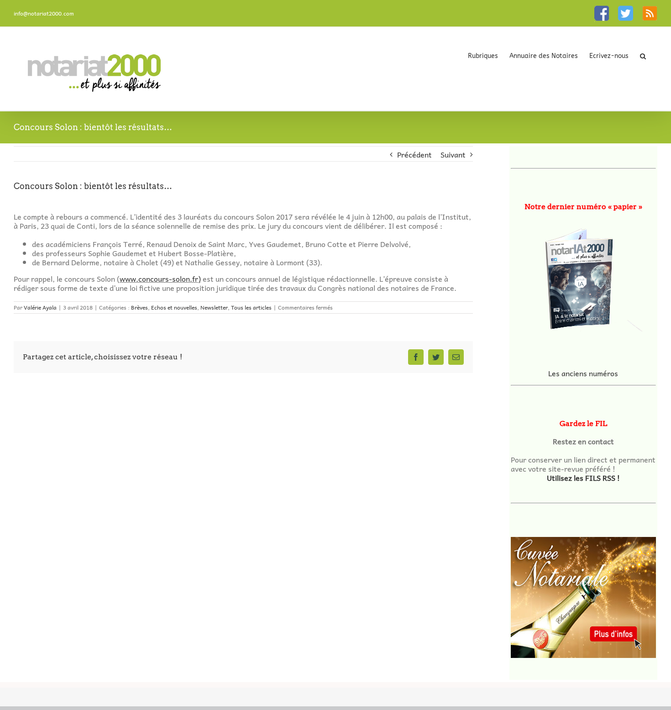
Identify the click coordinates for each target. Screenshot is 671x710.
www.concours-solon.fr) (160, 278)
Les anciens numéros (583, 373)
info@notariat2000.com (44, 13)
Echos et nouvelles (174, 307)
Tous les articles (251, 307)
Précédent (414, 154)
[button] (643, 55)
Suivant (453, 154)
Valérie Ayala (40, 307)
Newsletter (214, 307)
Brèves (139, 307)
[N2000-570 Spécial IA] (583, 275)
